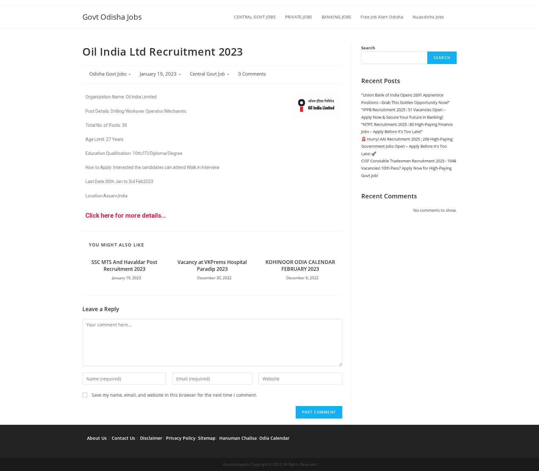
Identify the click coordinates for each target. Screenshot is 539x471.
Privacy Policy (181, 438)
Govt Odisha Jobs (112, 17)
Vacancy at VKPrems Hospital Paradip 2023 (212, 265)
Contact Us (123, 438)
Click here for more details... (125, 215)
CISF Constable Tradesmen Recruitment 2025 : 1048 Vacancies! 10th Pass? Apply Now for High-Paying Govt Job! (408, 168)
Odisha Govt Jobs (107, 74)
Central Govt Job (207, 74)
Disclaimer (151, 438)
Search (368, 48)
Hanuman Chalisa (238, 438)
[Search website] (455, 16)
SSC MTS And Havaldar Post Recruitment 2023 (124, 265)
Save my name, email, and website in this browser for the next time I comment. (174, 395)
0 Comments (252, 74)
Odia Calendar (274, 438)
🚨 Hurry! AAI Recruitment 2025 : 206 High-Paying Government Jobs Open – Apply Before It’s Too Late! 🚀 (407, 146)
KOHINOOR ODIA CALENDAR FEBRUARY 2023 (300, 265)
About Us (97, 438)
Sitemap (207, 438)
